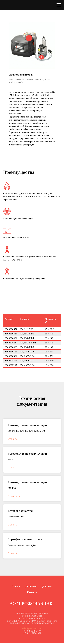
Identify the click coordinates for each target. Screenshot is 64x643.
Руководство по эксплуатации (27, 425)
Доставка (47, 586)
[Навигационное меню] (59, 5)
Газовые (16, 586)
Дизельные (31, 586)
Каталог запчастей (20, 510)
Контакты (32, 592)
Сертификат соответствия (25, 539)
